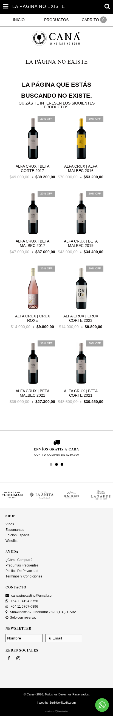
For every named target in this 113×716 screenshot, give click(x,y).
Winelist (11, 541)
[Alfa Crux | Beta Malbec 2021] (32, 384)
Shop (10, 516)
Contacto (15, 587)
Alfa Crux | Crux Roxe (32, 318)
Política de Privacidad (21, 571)
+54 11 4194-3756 (24, 601)
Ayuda (12, 551)
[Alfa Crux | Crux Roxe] (32, 310)
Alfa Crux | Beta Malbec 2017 (32, 243)
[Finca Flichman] (12, 499)
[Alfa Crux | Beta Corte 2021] (80, 384)
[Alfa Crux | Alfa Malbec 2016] (80, 160)
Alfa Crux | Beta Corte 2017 (32, 168)
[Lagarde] (101, 499)
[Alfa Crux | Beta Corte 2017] (32, 160)
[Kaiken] (71, 499)
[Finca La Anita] (42, 499)
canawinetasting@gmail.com (32, 595)
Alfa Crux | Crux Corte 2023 (80, 318)
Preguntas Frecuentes (21, 565)
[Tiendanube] (56, 711)
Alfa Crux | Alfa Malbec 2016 (80, 168)
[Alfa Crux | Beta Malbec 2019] (80, 235)
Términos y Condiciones (23, 576)
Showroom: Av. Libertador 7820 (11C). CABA (42, 612)
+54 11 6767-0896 (24, 606)
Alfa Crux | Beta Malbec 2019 (81, 243)
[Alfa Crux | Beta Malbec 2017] (32, 235)
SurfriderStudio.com (62, 702)
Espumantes (14, 530)
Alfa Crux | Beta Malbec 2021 (32, 393)
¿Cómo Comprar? (18, 560)
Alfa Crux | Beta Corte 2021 (81, 393)
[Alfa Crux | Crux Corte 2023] (80, 310)
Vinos (9, 524)
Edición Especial (17, 535)
